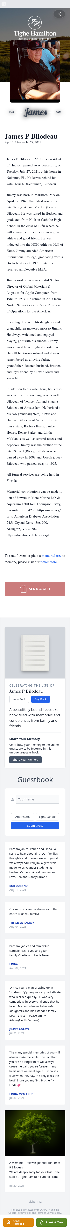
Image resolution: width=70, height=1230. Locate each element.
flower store (48, 561)
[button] (35, 1133)
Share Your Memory (25, 759)
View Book (19, 699)
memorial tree (51, 555)
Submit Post (35, 825)
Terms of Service (46, 1212)
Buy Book (40, 699)
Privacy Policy (24, 1212)
